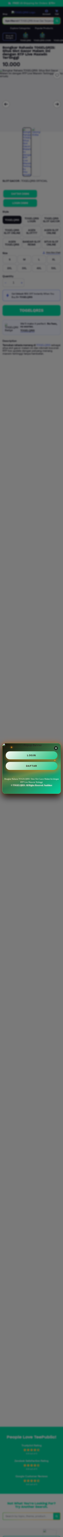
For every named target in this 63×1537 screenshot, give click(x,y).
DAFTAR (31, 766)
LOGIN (31, 755)
